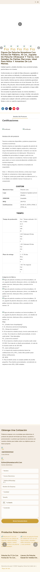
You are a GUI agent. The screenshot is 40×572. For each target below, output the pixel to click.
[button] (4, 544)
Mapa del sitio (6, 568)
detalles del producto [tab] (20, 116)
